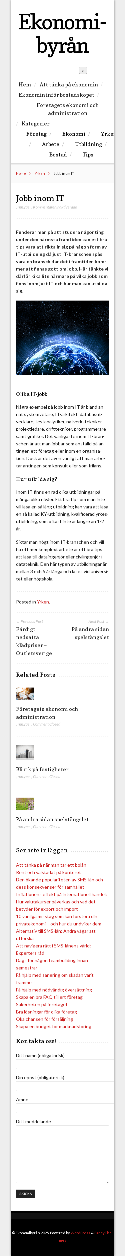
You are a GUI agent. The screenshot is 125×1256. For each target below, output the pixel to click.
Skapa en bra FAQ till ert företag (49, 997)
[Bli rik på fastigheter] (25, 761)
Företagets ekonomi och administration (68, 109)
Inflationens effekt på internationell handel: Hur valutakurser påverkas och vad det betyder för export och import (61, 901)
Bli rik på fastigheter (42, 769)
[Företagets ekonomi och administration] (25, 701)
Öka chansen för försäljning (44, 1019)
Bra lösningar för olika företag (46, 1011)
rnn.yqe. (24, 207)
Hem (25, 84)
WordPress (80, 1233)
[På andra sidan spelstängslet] (25, 811)
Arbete (50, 144)
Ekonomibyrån (62, 33)
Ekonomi (73, 133)
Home (21, 173)
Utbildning (88, 144)
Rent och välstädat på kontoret (48, 872)
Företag (36, 133)
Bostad (58, 154)
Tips (88, 154)
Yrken (109, 133)
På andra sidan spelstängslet (52, 819)
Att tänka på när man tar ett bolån (51, 865)
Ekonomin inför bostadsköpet (56, 94)
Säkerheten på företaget (42, 1004)
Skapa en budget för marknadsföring (53, 1026)
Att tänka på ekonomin (69, 84)
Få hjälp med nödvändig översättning (54, 989)
